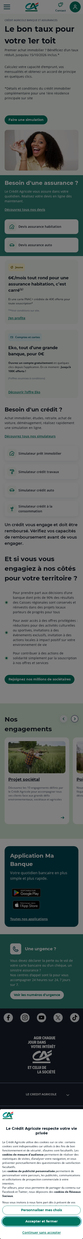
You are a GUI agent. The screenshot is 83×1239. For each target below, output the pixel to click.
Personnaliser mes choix (41, 1210)
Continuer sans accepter (41, 1232)
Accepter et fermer (41, 1221)
